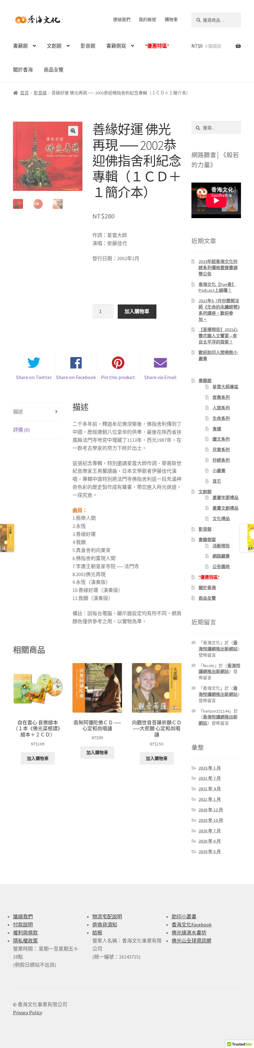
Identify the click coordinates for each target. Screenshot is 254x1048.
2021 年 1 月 (210, 799)
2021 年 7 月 (210, 778)
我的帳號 (147, 19)
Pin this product (118, 377)
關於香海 (23, 70)
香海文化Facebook (192, 924)
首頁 (24, 93)
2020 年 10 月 (211, 820)
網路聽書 (221, 556)
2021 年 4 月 (210, 788)
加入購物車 (137, 311)
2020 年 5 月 (210, 851)
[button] (73, 131)
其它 (216, 481)
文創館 (54, 46)
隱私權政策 (25, 941)
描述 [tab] (18, 411)
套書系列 (221, 397)
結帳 (97, 932)
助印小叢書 (184, 916)
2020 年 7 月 (210, 831)
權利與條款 (25, 932)
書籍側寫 (116, 46)
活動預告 (221, 546)
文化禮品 (221, 518)
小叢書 (219, 470)
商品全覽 (54, 70)
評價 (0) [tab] (21, 430)
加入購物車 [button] (38, 758)
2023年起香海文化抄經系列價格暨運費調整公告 (218, 268)
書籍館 (20, 46)
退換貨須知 (104, 924)
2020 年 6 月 (210, 841)
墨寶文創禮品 (225, 508)
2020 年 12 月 (211, 810)
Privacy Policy (27, 1012)
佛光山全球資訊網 (191, 941)
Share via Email (160, 377)
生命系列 (221, 418)
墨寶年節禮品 (225, 497)
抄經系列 (221, 460)
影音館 (88, 46)
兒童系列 (221, 449)
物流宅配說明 (107, 916)
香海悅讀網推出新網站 (218, 646)
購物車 (171, 19)
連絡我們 (121, 19)
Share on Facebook (76, 377)
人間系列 (221, 408)
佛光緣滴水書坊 (189, 932)
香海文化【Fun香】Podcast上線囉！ (217, 287)
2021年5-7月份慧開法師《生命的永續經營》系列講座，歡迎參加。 (219, 310)
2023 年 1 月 (210, 768)
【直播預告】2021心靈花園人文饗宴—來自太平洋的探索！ (218, 336)
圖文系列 (221, 439)
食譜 (216, 429)
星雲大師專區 (225, 387)
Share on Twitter (34, 377)
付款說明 (23, 924)
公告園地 (221, 566)
